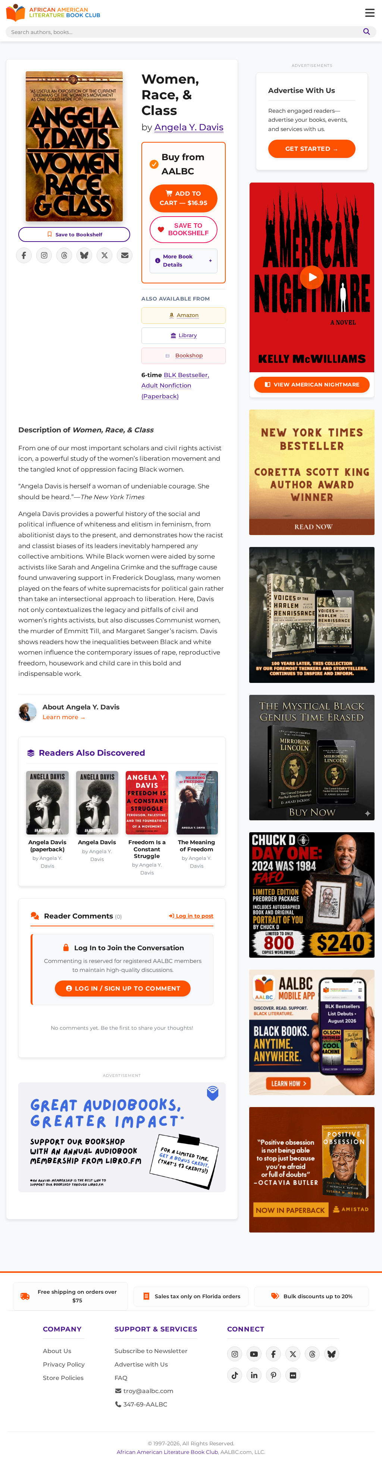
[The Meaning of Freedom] (197, 805)
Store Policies (63, 1377)
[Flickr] (292, 1375)
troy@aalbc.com (147, 1391)
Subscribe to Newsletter (151, 1351)
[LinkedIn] (254, 1375)
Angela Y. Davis (188, 127)
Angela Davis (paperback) (47, 845)
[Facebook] (273, 1353)
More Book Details (177, 261)
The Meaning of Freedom (196, 845)
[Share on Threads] (64, 255)
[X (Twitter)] (292, 1353)
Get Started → (312, 148)
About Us (57, 1351)
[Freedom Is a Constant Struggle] (147, 805)
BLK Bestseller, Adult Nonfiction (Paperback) (175, 386)
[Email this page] (124, 255)
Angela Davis (97, 842)
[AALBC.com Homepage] (53, 13)
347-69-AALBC (144, 1404)
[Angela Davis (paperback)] (47, 805)
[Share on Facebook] (24, 255)
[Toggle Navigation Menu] (369, 13)
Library (188, 335)
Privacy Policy (64, 1364)
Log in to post (194, 916)
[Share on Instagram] (44, 255)
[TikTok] (234, 1375)
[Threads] (312, 1353)
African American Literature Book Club (167, 1452)
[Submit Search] (365, 32)
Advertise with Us (141, 1364)
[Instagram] (234, 1353)
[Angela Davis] (97, 805)
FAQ (121, 1377)
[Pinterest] (273, 1375)
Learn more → (64, 717)
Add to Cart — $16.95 (184, 198)
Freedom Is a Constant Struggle (147, 849)
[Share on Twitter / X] (104, 255)
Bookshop (189, 355)
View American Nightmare (317, 384)
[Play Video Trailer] (312, 277)
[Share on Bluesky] (84, 255)
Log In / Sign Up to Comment (126, 988)
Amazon (188, 315)
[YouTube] (254, 1353)
